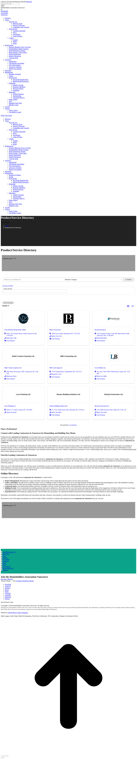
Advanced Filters (7, 286)
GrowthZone (73, 425)
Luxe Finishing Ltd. (10, 406)
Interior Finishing (8, 302)
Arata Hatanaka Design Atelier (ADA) (15, 329)
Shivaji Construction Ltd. (102, 406)
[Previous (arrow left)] (1, 757)
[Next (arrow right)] (3, 757)
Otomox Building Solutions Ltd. (58, 406)
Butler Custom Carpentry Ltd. (12, 368)
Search (129, 279)
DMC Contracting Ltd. (56, 368)
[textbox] (4, 291)
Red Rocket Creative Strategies (18, 612)
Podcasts (29, 2)
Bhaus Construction (55, 329)
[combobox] (93, 279)
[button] (128, 306)
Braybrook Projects (100, 329)
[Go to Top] (68, 753)
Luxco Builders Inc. (100, 368)
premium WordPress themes (25, 581)
